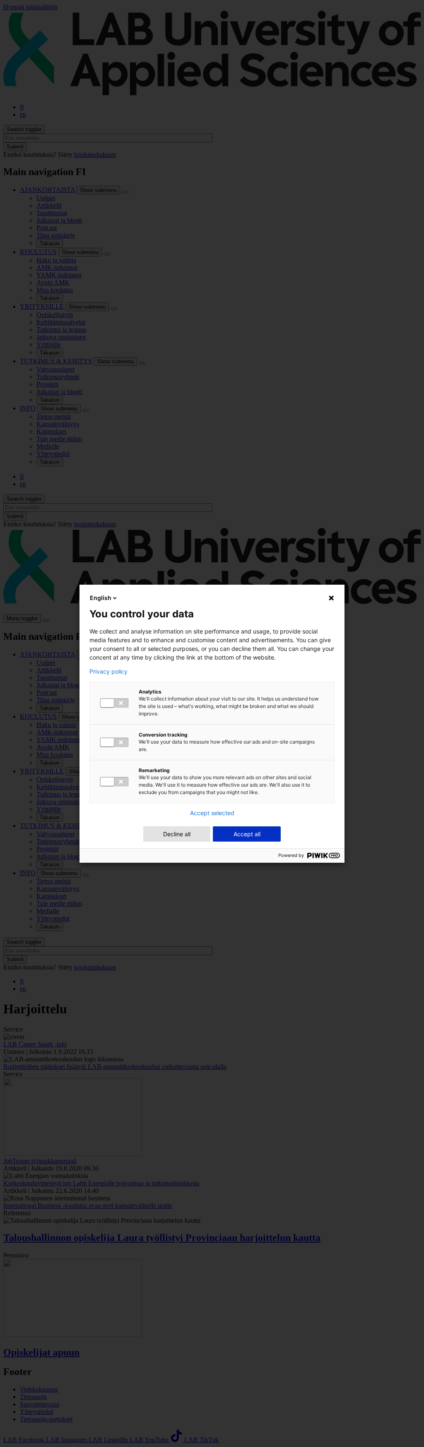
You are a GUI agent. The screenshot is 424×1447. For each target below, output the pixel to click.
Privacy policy (108, 671)
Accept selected (212, 813)
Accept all (247, 833)
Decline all (176, 833)
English (100, 597)
